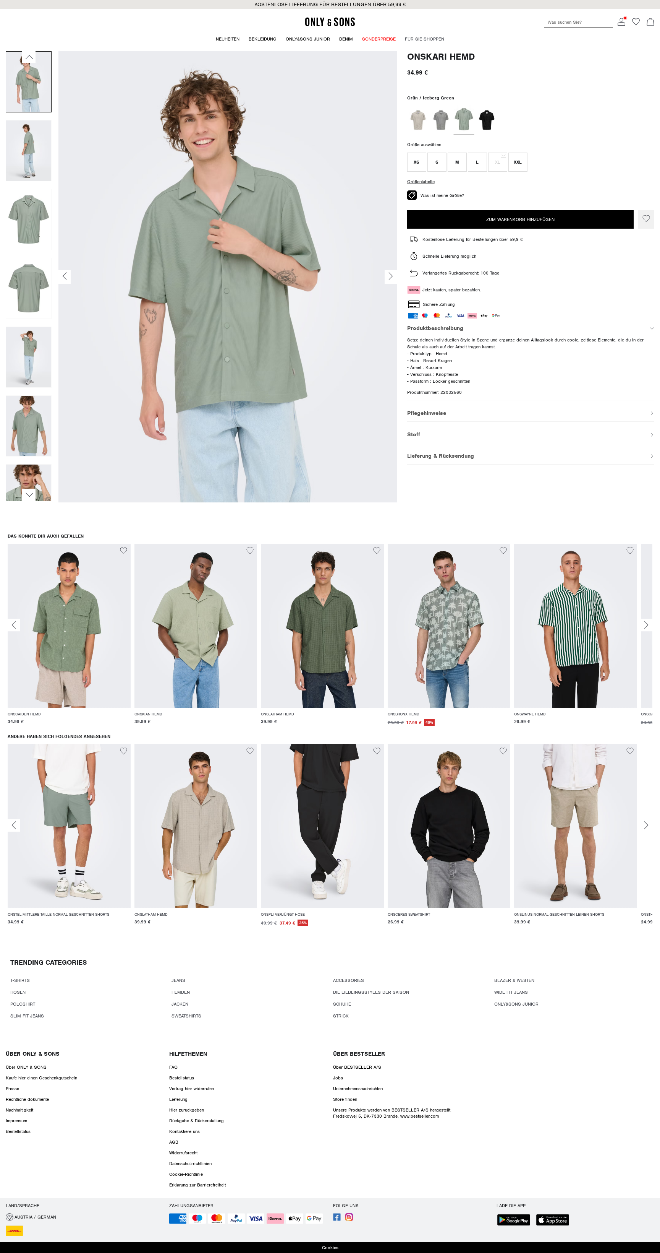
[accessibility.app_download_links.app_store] (554, 1220)
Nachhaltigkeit (19, 1110)
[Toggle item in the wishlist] (646, 219)
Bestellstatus (18, 1131)
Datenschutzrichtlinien (190, 1163)
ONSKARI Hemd (441, 56)
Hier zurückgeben (186, 1110)
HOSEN (18, 992)
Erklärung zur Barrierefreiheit (197, 1185)
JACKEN (179, 1004)
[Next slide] (646, 625)
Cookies (330, 1248)
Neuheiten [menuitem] (227, 39)
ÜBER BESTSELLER (359, 1053)
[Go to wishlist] (636, 24)
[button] (416, 162)
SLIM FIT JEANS (27, 1016)
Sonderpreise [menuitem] (379, 39)
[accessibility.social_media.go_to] (337, 1219)
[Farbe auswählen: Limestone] (441, 120)
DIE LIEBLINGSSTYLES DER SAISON (371, 992)
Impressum (16, 1121)
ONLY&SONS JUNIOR (516, 1004)
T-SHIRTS (20, 980)
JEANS (178, 980)
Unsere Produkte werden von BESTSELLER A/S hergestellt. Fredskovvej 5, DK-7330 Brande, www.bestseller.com (392, 1113)
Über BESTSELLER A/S (357, 1067)
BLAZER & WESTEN (514, 980)
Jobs (338, 1078)
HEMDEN (180, 992)
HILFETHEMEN (188, 1053)
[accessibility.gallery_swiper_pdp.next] (29, 495)
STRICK (341, 1016)
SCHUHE (342, 1004)
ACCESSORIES (348, 980)
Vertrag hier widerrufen (191, 1089)
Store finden (345, 1099)
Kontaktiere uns (184, 1131)
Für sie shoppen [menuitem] (424, 39)
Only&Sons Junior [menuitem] (308, 39)
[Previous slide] (14, 625)
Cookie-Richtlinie (186, 1174)
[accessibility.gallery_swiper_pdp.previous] (29, 57)
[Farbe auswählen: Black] (486, 120)
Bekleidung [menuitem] (263, 39)
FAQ (173, 1067)
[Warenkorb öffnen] (650, 22)
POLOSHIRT (22, 1004)
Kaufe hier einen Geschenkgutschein (41, 1078)
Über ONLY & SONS (33, 1053)
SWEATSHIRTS (186, 1016)
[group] (69, 639)
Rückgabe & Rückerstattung (196, 1121)
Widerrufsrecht (183, 1153)
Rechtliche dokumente (27, 1099)
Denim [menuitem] (346, 39)
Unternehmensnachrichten (358, 1089)
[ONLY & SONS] (330, 25)
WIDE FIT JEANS (511, 992)
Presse (12, 1089)
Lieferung (178, 1099)
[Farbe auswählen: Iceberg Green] (463, 120)
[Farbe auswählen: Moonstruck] (418, 120)
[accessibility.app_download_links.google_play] (516, 1220)
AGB (173, 1142)
